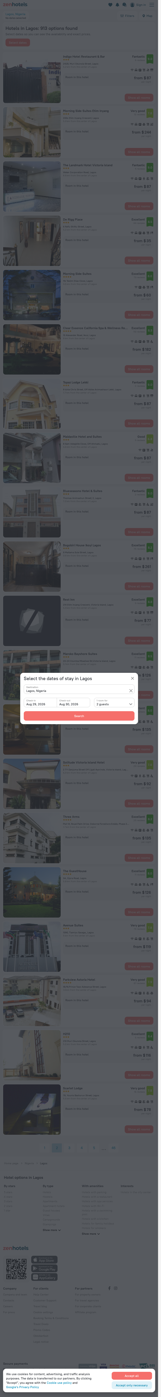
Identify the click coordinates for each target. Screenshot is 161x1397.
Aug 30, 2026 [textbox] (68, 704)
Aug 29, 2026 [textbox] (35, 704)
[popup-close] (132, 678)
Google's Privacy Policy (22, 1387)
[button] (131, 690)
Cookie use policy (59, 1383)
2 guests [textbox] (103, 704)
